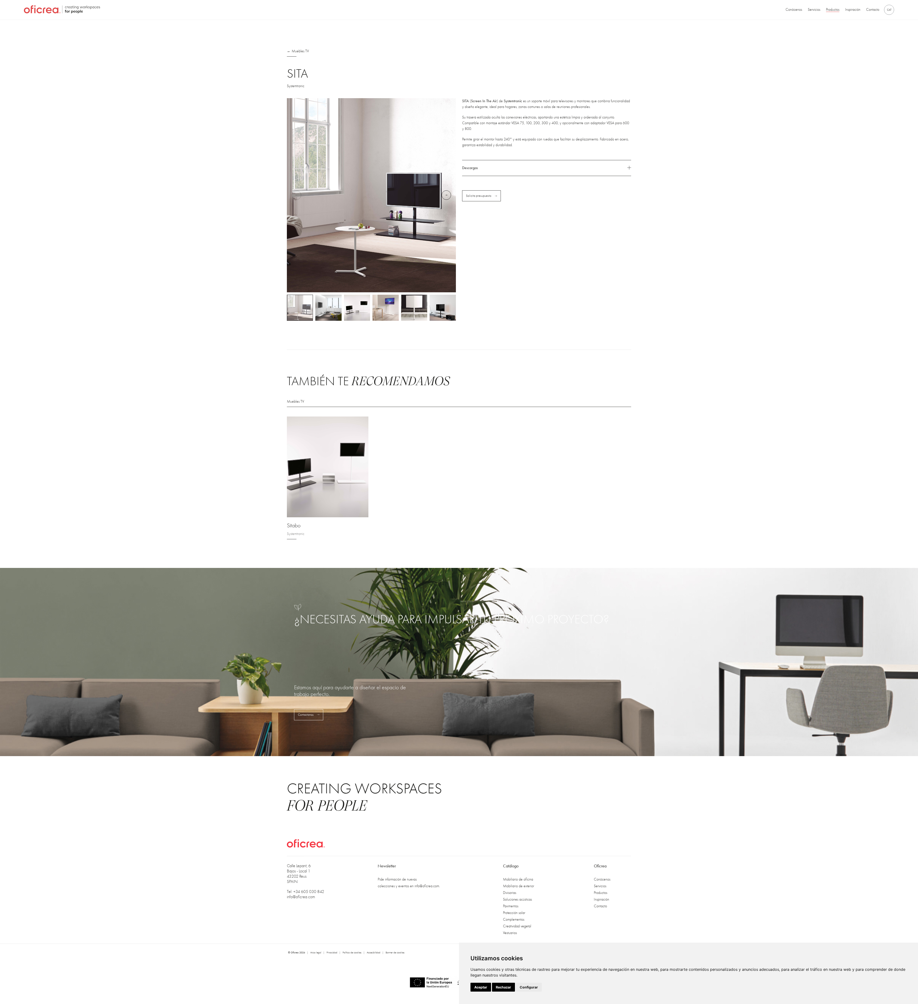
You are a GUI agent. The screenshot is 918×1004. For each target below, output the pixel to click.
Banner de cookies (395, 952)
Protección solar (514, 913)
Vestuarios (510, 933)
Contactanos (306, 715)
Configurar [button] (529, 987)
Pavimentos (510, 906)
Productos (832, 10)
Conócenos (794, 10)
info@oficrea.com (301, 896)
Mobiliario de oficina (518, 879)
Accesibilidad (373, 952)
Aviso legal (315, 952)
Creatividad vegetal (517, 926)
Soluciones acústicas (517, 899)
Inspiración (852, 10)
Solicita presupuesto (478, 196)
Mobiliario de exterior (518, 886)
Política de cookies (352, 952)
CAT (889, 9)
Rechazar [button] (503, 987)
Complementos (513, 919)
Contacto (872, 10)
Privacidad (332, 952)
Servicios (814, 10)
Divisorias (509, 893)
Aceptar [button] (480, 987)
